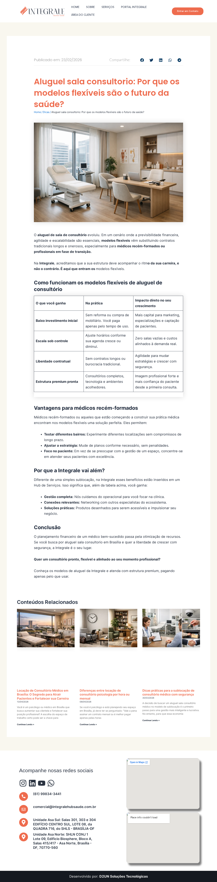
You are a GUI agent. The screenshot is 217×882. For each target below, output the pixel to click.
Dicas (46, 112)
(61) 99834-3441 (47, 794)
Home (75, 7)
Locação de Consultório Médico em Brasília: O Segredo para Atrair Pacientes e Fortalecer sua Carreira (43, 694)
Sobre (90, 7)
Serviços (108, 7)
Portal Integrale (134, 7)
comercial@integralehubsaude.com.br (64, 807)
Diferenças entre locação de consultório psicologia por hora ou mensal (105, 694)
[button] (142, 60)
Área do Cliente (83, 15)
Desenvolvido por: (108, 876)
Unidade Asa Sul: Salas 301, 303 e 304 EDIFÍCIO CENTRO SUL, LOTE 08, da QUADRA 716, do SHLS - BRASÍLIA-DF (64, 824)
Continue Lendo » (25, 724)
